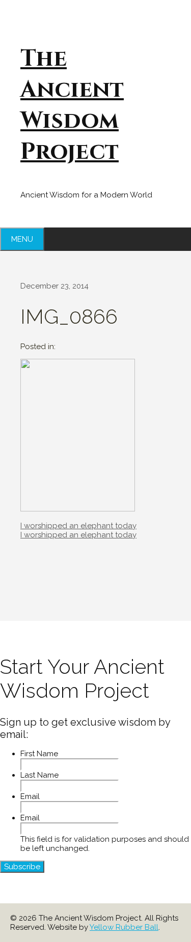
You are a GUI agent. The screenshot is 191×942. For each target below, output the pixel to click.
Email (30, 796)
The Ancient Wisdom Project (72, 105)
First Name (39, 753)
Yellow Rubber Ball (124, 927)
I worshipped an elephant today (78, 525)
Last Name (39, 775)
